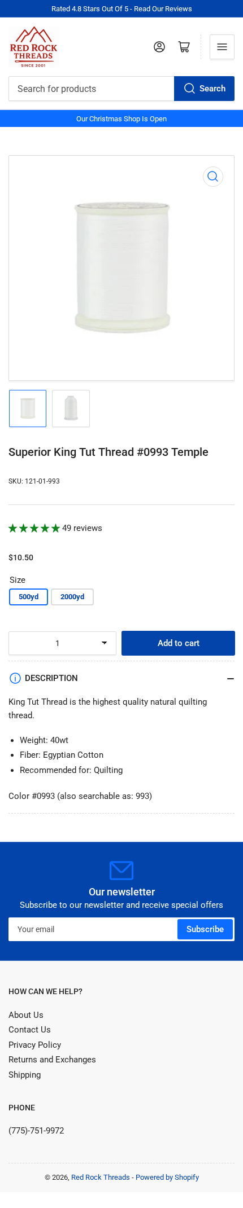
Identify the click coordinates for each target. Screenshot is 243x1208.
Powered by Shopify (167, 1177)
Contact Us (29, 1030)
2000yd (72, 596)
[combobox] (121, 88)
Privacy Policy (34, 1045)
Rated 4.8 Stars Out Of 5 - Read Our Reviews (121, 9)
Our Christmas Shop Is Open (121, 119)
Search (212, 89)
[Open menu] (222, 46)
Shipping (24, 1075)
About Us (26, 1015)
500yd (28, 596)
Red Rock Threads (100, 1177)
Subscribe (205, 929)
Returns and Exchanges (52, 1060)
